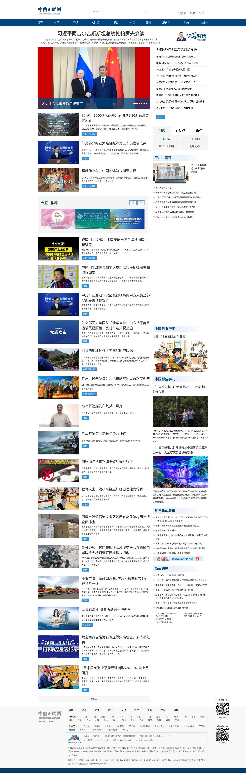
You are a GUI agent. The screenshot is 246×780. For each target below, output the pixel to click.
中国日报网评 (166, 146)
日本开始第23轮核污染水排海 (104, 434)
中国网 (108, 726)
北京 (86, 717)
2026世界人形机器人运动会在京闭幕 (171, 608)
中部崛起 (194, 139)
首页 (40, 22)
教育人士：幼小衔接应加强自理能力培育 (112, 489)
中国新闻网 (97, 729)
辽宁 (121, 717)
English (182, 13)
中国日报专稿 (89, 134)
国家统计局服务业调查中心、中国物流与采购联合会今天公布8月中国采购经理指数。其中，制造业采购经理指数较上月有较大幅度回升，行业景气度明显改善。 (115, 681)
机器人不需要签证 (163, 188)
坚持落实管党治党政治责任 (176, 49)
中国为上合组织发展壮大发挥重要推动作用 (178, 95)
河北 (103, 717)
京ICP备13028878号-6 (144, 740)
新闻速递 (161, 569)
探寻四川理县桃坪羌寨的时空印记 (107, 351)
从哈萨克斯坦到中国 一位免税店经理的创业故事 (180, 101)
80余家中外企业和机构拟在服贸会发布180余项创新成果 (180, 548)
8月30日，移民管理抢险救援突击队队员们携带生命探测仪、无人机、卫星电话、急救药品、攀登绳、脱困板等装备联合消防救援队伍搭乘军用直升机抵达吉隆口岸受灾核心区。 (115, 561)
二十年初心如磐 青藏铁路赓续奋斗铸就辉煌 (174, 212)
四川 (124, 720)
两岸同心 (194, 146)
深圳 (177, 720)
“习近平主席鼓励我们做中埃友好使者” (144, 42)
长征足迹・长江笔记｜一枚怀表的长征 (175, 82)
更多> (160, 117)
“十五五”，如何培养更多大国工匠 (173, 69)
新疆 (168, 720)
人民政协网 (112, 729)
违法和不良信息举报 (91, 736)
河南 (202, 717)
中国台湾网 (174, 726)
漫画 (148, 22)
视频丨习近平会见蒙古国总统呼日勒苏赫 (94, 39)
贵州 (133, 720)
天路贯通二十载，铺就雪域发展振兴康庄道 (174, 217)
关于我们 (42, 722)
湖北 (71, 720)
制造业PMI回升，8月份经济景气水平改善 (177, 63)
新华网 (97, 726)
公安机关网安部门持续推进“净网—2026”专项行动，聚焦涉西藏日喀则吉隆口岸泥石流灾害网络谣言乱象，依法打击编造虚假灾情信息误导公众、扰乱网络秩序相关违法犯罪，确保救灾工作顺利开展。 (115, 650)
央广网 (202, 726)
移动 (192, 13)
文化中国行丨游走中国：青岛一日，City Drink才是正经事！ (181, 585)
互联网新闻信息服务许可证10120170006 (119, 736)
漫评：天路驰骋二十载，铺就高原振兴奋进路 (175, 207)
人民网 (87, 726)
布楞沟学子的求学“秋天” (166, 530)
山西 (112, 717)
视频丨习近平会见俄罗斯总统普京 (59, 39)
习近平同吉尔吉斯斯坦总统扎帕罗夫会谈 (100, 33)
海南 (106, 720)
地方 (186, 22)
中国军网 (84, 729)
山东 (193, 717)
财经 (110, 710)
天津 (94, 717)
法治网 (125, 729)
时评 (56, 22)
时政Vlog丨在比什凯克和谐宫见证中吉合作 (60, 42)
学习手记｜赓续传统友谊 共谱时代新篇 (176, 57)
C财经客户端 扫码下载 (222, 709)
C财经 (95, 22)
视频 (115, 22)
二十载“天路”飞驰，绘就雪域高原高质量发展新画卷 (178, 197)
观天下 (166, 22)
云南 (141, 720)
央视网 (132, 726)
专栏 (132, 22)
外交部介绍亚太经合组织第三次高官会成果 (114, 143)
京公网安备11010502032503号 (96, 740)
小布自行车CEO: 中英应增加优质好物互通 (174, 590)
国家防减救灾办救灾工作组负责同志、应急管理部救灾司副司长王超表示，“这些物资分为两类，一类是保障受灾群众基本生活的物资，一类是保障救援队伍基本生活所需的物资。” (116, 530)
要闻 (85, 158)
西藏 (150, 720)
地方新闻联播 (165, 511)
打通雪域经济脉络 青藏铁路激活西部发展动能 (175, 202)
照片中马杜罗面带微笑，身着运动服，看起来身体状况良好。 (108, 413)
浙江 (167, 717)
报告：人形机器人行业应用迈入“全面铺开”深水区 (177, 525)
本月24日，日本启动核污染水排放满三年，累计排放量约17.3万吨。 (112, 441)
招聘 (176, 710)
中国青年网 (145, 726)
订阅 (201, 13)
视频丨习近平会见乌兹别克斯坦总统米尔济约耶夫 (135, 39)
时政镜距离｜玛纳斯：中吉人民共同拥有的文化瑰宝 (103, 42)
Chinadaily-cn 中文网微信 (222, 734)
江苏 (158, 717)
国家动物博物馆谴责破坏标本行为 (107, 461)
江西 (185, 717)
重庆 (115, 720)
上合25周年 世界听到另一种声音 (106, 609)
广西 (97, 720)
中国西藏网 (189, 726)
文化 (203, 22)
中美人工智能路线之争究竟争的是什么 (199, 168)
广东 (88, 720)
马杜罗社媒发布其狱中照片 (102, 406)
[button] (135, 103)
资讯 (75, 22)
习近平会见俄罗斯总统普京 (62, 104)
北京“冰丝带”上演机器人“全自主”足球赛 (172, 553)
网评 (168, 158)
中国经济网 (159, 726)
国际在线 (120, 726)
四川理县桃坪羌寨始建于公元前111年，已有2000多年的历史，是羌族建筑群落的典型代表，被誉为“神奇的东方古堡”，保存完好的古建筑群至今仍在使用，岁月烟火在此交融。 (115, 360)
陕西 (159, 720)
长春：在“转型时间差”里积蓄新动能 (174, 89)
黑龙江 (140, 717)
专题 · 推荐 (49, 203)
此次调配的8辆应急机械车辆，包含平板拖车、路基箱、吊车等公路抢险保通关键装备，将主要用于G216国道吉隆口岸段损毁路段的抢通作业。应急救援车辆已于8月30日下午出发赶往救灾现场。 (115, 592)
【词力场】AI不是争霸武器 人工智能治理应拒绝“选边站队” (181, 580)
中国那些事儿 (165, 379)
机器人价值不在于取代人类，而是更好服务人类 (176, 192)
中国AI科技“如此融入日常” (169, 336)
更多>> (94, 699)
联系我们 (52, 722)
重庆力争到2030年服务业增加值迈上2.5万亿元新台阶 (179, 543)
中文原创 (87, 625)
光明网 (72, 729)
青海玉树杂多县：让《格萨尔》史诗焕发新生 (116, 378)
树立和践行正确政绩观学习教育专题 (174, 108)
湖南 (80, 720)
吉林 (130, 717)
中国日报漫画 (165, 329)
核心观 (167, 139)
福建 (176, 717)
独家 (162, 710)
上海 (149, 717)
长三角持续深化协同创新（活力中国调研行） (179, 76)
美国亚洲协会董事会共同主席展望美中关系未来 (176, 603)
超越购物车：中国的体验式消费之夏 (109, 171)
